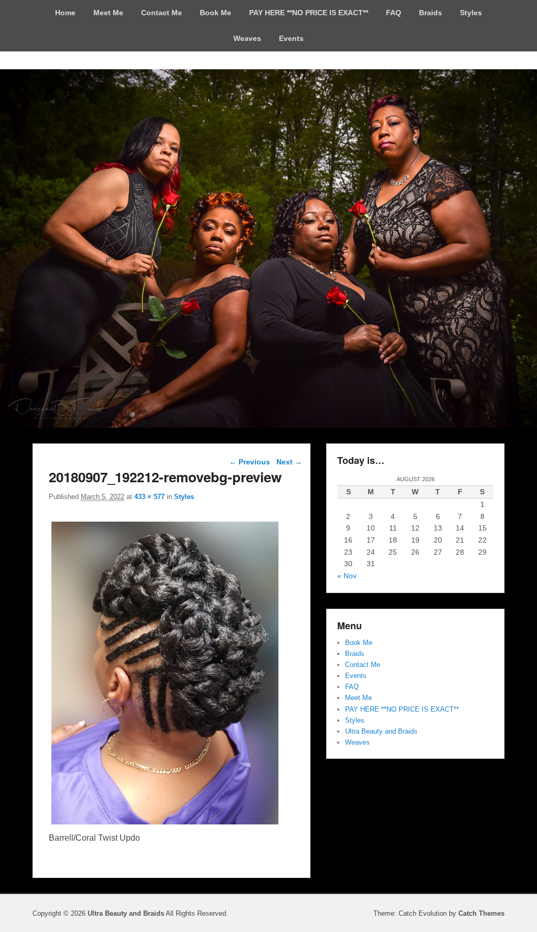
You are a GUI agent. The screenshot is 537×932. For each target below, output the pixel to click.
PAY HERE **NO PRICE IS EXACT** (308, 12)
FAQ (393, 12)
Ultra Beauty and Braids (381, 731)
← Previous (249, 462)
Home (65, 12)
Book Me (215, 12)
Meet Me (108, 12)
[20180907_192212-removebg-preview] (165, 824)
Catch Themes (481, 913)
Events (291, 38)
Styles (471, 12)
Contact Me (161, 12)
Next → (289, 462)
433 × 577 (149, 497)
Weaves (247, 38)
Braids (430, 12)
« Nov (347, 575)
